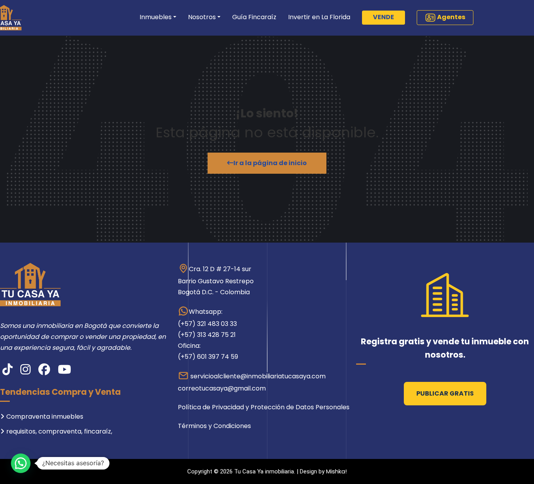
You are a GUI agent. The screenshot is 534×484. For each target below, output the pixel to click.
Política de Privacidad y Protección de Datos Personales (263, 407)
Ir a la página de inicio (270, 162)
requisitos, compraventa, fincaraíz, (59, 431)
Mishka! (336, 471)
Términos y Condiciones (214, 425)
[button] (20, 463)
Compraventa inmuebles (44, 416)
